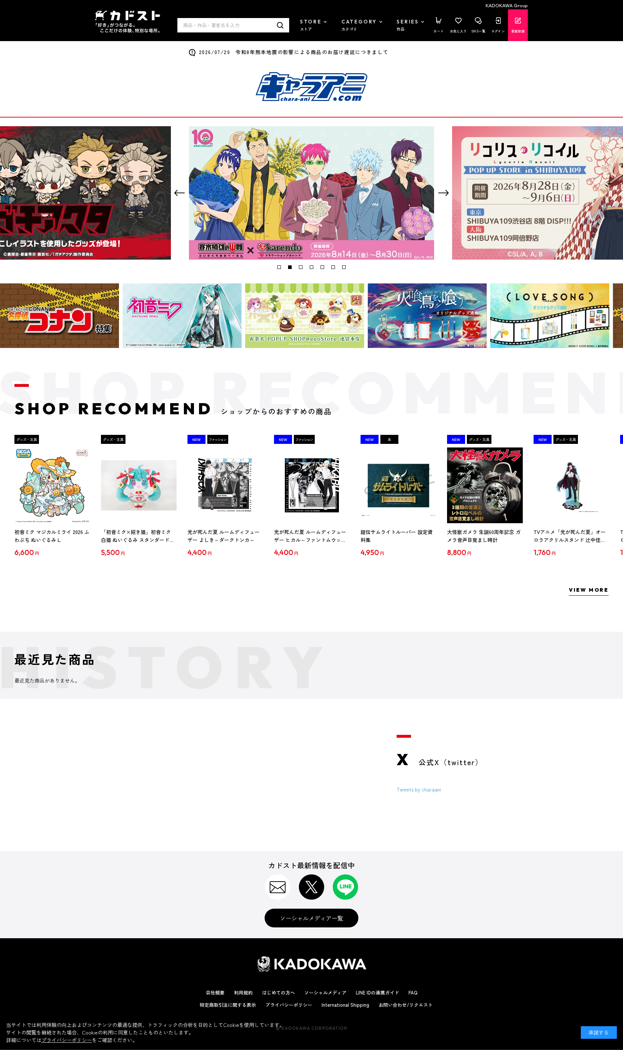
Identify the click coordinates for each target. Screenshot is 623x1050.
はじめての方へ (278, 992)
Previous (179, 193)
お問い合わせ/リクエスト (406, 1004)
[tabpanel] (311, 193)
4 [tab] (311, 267)
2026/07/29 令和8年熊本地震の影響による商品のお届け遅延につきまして (294, 52)
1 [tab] (279, 267)
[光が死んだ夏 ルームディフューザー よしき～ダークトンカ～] (225, 485)
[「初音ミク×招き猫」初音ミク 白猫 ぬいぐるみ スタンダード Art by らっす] (139, 485)
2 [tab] (290, 267)
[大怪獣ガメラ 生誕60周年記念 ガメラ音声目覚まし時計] (485, 485)
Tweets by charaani (419, 789)
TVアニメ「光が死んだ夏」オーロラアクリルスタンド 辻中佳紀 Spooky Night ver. (570, 536)
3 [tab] (300, 267)
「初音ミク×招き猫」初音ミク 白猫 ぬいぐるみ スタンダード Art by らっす (136, 536)
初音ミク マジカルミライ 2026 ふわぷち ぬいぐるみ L (51, 535)
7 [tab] (344, 267)
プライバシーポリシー (288, 1004)
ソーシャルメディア (325, 992)
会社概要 (215, 992)
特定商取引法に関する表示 (228, 1004)
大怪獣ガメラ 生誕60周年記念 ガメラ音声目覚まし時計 (484, 535)
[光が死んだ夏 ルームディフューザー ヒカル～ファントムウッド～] (312, 485)
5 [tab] (322, 267)
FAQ (412, 992)
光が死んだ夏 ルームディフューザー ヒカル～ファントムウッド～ (310, 536)
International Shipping (345, 1004)
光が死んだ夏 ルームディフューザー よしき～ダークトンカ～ (223, 535)
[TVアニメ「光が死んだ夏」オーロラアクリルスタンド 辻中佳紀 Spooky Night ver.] (571, 485)
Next (443, 193)
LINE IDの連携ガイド (377, 992)
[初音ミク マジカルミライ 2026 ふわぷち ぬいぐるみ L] (52, 485)
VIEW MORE (589, 590)
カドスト (127, 22)
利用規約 (243, 992)
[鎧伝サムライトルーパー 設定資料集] (398, 485)
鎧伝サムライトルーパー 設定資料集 (397, 535)
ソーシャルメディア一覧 (311, 918)
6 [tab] (333, 267)
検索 (280, 25)
